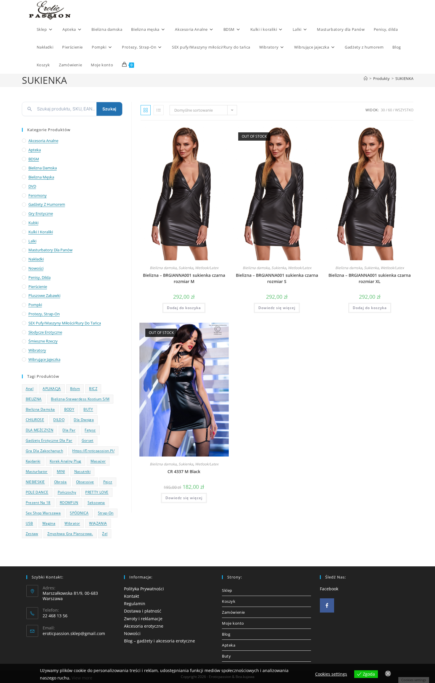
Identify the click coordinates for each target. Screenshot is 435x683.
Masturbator (37, 471)
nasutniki (82, 471)
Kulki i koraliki (40, 231)
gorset (88, 440)
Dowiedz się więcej (276, 307)
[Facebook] (327, 605)
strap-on (106, 512)
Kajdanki (33, 461)
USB (29, 523)
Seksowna (96, 502)
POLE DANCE (37, 492)
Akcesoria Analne (43, 140)
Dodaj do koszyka (184, 307)
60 (390, 110)
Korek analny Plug (65, 461)
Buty (226, 656)
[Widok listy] (159, 110)
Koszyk (229, 601)
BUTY (88, 409)
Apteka (34, 149)
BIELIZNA (34, 398)
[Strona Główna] (366, 78)
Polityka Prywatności (144, 589)
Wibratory (37, 350)
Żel (104, 533)
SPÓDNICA (79, 512)
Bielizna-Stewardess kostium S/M (80, 398)
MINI (61, 471)
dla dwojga (84, 419)
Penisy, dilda (39, 277)
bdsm (75, 388)
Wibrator (72, 523)
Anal (30, 388)
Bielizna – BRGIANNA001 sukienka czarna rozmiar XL (369, 278)
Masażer (98, 461)
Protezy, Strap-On (44, 313)
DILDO (59, 419)
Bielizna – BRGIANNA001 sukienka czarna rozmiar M (184, 278)
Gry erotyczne (40, 213)
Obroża (60, 481)
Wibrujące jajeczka (44, 359)
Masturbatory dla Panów (50, 250)
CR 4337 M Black (183, 471)
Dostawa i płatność (142, 611)
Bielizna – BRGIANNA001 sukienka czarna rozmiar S (277, 278)
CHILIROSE (35, 419)
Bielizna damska (163, 267)
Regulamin (134, 603)
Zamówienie (233, 612)
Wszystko (404, 110)
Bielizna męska (41, 177)
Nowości (36, 268)
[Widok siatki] (146, 110)
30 (383, 110)
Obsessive (85, 481)
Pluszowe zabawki (44, 295)
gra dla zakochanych (44, 450)
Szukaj (109, 108)
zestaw (32, 533)
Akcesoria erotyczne (143, 626)
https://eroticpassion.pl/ (93, 450)
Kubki (33, 222)
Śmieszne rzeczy (43, 341)
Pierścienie (37, 286)
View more (82, 678)
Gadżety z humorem (46, 204)
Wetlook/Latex (206, 267)
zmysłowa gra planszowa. (70, 533)
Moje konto (233, 623)
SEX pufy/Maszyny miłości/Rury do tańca (64, 323)
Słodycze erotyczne (45, 332)
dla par (68, 430)
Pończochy (67, 492)
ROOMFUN (69, 502)
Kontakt (131, 596)
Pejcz (107, 481)
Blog (226, 634)
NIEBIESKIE (35, 481)
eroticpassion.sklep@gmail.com (74, 633)
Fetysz (90, 430)
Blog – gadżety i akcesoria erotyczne (159, 641)
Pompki (35, 304)
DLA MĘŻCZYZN (40, 430)
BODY (69, 409)
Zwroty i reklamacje (143, 618)
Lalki (32, 241)
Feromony (37, 195)
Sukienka (185, 267)
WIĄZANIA (98, 523)
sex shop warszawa (43, 512)
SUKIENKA (404, 78)
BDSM (33, 159)
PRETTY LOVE (96, 492)
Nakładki (36, 259)
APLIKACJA (52, 388)
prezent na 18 (38, 502)
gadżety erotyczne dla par (49, 440)
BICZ (93, 388)
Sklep (227, 590)
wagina (48, 523)
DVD (32, 186)
